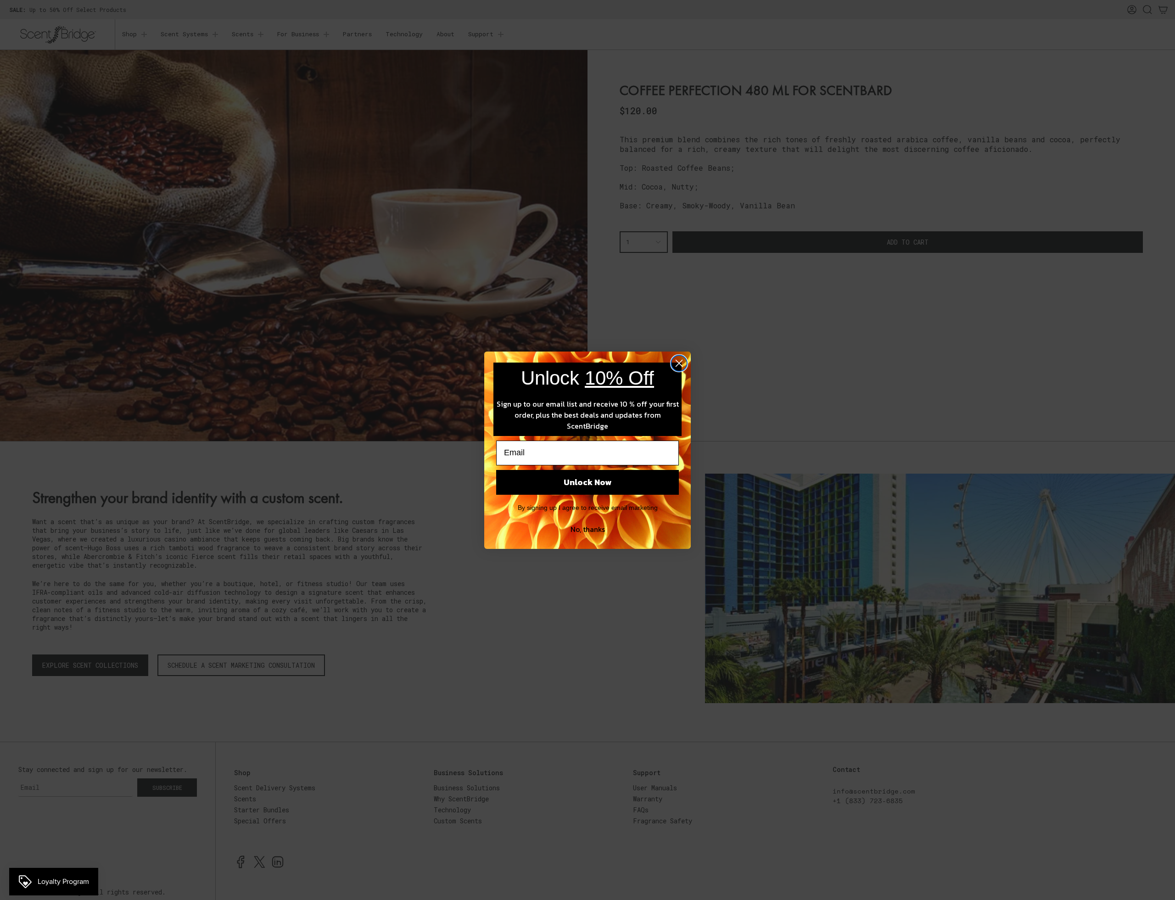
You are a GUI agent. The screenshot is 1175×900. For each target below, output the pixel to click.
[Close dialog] (679, 363)
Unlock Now (587, 482)
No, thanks (588, 529)
